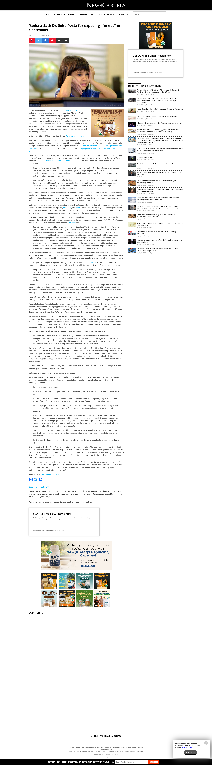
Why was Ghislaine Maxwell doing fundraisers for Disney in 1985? (160, 123)
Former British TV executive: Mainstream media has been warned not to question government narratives (160, 150)
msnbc (93, 14)
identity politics (41, 494)
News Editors (46, 36)
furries (31, 494)
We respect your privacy (94, 751)
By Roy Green (148, 236)
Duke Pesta (92, 491)
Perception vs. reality (144, 157)
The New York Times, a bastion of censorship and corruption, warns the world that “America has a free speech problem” (158, 207)
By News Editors (149, 94)
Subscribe (154, 762)
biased (44, 491)
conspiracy (66, 491)
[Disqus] (76, 643)
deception (56, 14)
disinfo (84, 491)
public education (115, 494)
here (65, 208)
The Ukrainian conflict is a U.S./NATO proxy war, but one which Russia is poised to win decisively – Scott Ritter (158, 91)
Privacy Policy (106, 757)
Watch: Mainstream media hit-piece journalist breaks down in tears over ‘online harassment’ (158, 165)
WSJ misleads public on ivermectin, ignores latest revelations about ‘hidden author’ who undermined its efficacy (158, 131)
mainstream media (77, 494)
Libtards (61, 494)
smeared (44, 497)
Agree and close (191, 752)
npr (47, 14)
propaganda (102, 494)
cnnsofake (83, 14)
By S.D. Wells (148, 144)
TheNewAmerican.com (75, 136)
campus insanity (54, 491)
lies (67, 494)
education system (105, 491)
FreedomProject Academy (71, 110)
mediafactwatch (69, 14)
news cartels (91, 494)
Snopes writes (90, 262)
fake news (117, 491)
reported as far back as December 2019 (58, 161)
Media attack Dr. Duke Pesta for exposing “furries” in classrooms (160, 109)
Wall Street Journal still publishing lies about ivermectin (157, 116)
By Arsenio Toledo (150, 219)
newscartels (122, 14)
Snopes (52, 497)
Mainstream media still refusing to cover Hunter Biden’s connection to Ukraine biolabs (156, 216)
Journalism (53, 494)
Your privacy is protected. (40, 530)
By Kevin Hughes (149, 253)
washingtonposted (106, 14)
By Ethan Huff (148, 119)
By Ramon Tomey (149, 153)
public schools (34, 497)
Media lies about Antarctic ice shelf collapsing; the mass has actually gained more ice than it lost (158, 199)
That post (72, 223)
